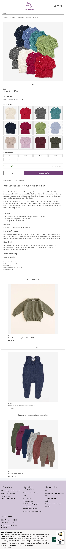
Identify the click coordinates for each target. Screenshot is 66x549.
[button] (55, 6)
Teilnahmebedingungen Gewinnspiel (31, 505)
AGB (24, 496)
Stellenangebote (50, 498)
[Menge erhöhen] (20, 173)
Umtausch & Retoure (8, 494)
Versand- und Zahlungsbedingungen (8, 497)
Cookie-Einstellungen (30, 509)
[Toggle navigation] (2, 6)
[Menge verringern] (5, 173)
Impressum (27, 498)
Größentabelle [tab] (19, 181)
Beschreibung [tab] (7, 181)
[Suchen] (63, 14)
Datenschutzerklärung (30, 493)
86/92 (55, 156)
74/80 (40, 156)
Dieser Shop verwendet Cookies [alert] (11, 532)
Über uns (48, 491)
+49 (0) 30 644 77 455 (8, 523)
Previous (4, 313)
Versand (20, 99)
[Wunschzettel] (58, 6)
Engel (10, 471)
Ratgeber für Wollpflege (17, 250)
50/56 (10, 156)
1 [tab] (32, 84)
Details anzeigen (6, 547)
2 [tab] (33, 84)
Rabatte (47, 507)
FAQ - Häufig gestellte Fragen (10, 491)
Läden (47, 501)
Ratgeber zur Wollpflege (53, 504)
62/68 (25, 156)
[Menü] (63, 532)
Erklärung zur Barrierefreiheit (32, 511)
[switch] (60, 542)
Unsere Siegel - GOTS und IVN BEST (54, 495)
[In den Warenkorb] (4, 21)
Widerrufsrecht (28, 501)
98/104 (10, 159)
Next (61, 313)
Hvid (9, 335)
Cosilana (10, 403)
